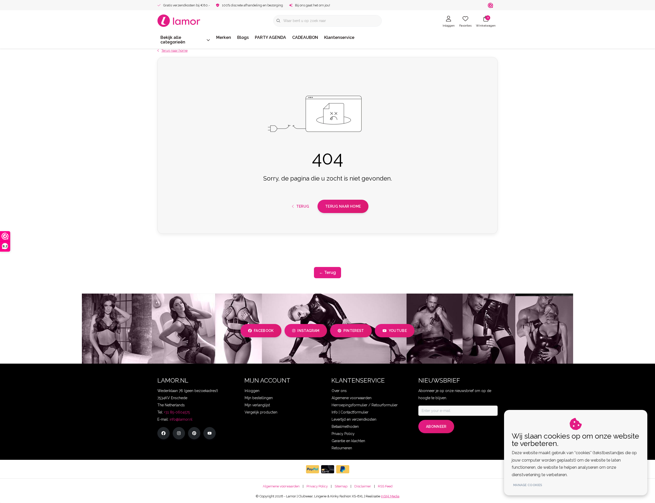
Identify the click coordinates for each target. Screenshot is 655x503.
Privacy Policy (317, 486)
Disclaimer (362, 486)
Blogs (243, 37)
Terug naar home (343, 206)
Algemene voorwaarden (281, 486)
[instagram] (179, 433)
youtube (398, 331)
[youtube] (209, 433)
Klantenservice (339, 37)
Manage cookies (527, 485)
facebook (264, 331)
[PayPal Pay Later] (342, 469)
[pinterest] (194, 433)
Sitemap (341, 486)
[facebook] (163, 433)
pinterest (353, 331)
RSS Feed (385, 486)
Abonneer (436, 426)
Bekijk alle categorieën (172, 39)
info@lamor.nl (181, 419)
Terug (302, 206)
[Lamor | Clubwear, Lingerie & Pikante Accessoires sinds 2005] (179, 20)
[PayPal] (312, 469)
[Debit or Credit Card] (327, 469)
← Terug (327, 272)
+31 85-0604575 (177, 412)
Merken (223, 37)
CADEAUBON (305, 37)
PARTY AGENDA (270, 37)
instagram (308, 331)
